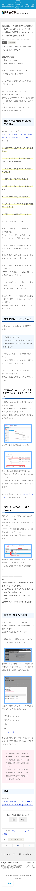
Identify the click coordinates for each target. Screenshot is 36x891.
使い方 (4, 42)
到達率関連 (12, 42)
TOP (13, 863)
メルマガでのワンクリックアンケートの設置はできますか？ (10, 854)
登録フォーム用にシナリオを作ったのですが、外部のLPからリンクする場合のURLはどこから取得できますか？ (27, 854)
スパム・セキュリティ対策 (15, 839)
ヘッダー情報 (9, 732)
